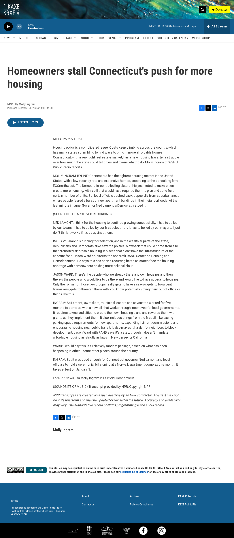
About (85, 38)
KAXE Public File (187, 496)
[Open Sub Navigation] (14, 38)
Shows (41, 38)
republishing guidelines (134, 472)
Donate (221, 10)
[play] (8, 27)
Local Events (107, 38)
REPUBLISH (36, 470)
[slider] (25, 26)
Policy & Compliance (141, 504)
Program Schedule (139, 38)
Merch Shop (201, 38)
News (8, 38)
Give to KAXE (63, 38)
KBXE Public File (187, 504)
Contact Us (88, 504)
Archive (134, 496)
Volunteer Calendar (172, 38)
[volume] (19, 27)
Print (222, 107)
